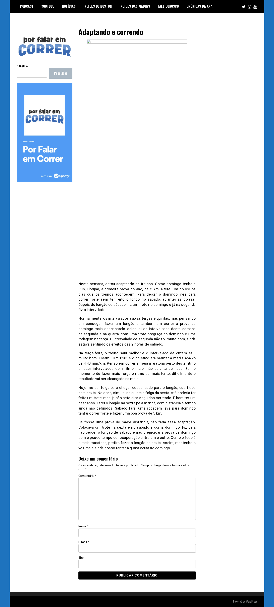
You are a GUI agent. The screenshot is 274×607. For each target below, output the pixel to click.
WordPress (251, 601)
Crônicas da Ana (200, 6)
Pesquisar (23, 65)
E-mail (83, 542)
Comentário (87, 475)
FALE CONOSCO (168, 6)
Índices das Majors (135, 6)
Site (81, 557)
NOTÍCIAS (69, 6)
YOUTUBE (47, 6)
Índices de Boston (97, 6)
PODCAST (27, 6)
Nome (83, 526)
